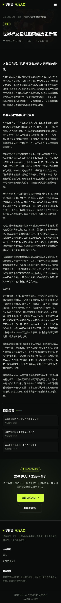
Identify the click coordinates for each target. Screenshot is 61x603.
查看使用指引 (30, 508)
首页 (5, 555)
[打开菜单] (55, 4)
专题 (19, 17)
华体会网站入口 (9, 17)
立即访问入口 (29, 498)
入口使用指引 (9, 561)
